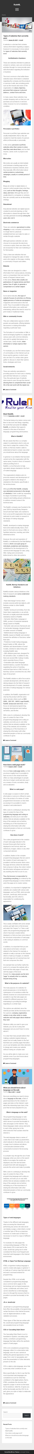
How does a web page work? (17, 753)
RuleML (17, 5)
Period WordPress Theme (12, 1452)
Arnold (21, 40)
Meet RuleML (17, 403)
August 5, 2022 (12, 766)
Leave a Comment (10, 389)
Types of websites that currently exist (17, 24)
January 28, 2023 (12, 40)
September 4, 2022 (13, 416)
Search (5, 1412)
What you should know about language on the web (17, 1076)
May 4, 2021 (11, 1092)
